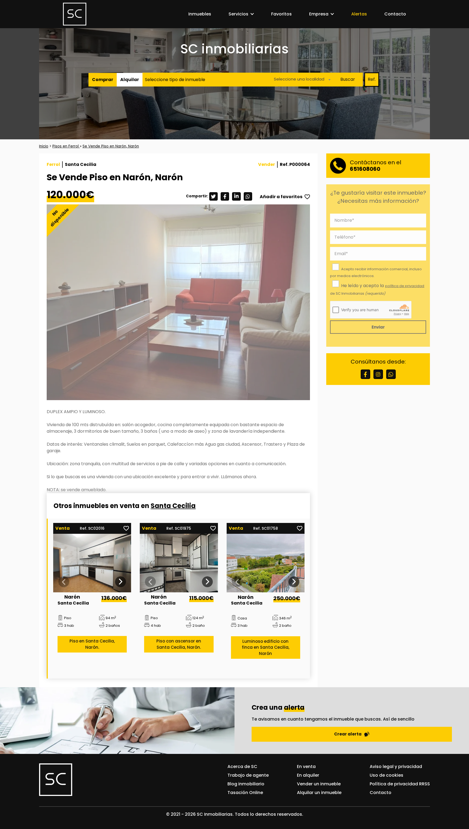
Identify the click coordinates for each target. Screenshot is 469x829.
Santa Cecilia (173, 505)
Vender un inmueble (319, 784)
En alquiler (308, 775)
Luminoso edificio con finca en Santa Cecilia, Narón (265, 647)
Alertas (359, 14)
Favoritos (281, 14)
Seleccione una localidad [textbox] (299, 79)
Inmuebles (199, 14)
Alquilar (129, 79)
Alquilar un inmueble (319, 792)
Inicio (43, 146)
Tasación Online (245, 792)
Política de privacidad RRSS (400, 784)
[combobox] (300, 79)
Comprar (102, 79)
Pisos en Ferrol (66, 146)
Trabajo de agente (248, 775)
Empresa (318, 14)
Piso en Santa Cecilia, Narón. (92, 644)
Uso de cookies (386, 775)
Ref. (372, 79)
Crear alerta (348, 734)
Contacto (395, 14)
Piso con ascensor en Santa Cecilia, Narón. (178, 644)
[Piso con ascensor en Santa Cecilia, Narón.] (179, 563)
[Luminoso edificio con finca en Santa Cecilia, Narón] (266, 563)
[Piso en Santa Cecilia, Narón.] (92, 563)
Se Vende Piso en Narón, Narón (111, 146)
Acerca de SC (242, 766)
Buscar (347, 79)
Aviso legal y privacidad (396, 766)
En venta (306, 766)
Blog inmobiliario (245, 784)
